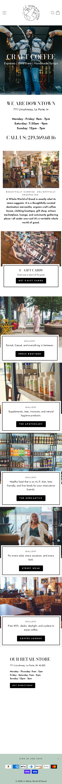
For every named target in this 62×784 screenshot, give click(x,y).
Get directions (22, 685)
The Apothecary (31, 424)
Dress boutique (30, 353)
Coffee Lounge (31, 638)
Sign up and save (31, 758)
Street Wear (31, 568)
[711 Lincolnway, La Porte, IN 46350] (31, 700)
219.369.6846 (42, 137)
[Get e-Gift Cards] (31, 260)
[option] (31, 60)
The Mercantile (31, 498)
